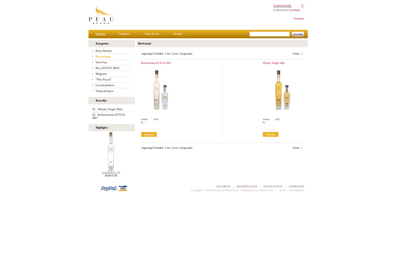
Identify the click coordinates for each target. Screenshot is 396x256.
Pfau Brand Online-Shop (225, 190)
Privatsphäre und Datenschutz (257, 190)
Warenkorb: (282, 6)
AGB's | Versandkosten (291, 190)
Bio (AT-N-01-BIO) (107, 68)
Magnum (101, 73)
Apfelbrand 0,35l (111, 172)
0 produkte (294, 10)
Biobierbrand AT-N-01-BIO (156, 63)
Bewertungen (247, 186)
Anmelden (298, 18)
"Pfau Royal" (104, 79)
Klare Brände (104, 50)
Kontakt (177, 34)
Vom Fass (101, 62)
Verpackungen (104, 91)
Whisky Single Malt (273, 63)
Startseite (100, 34)
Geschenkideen (105, 85)
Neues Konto (152, 34)
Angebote (124, 34)
